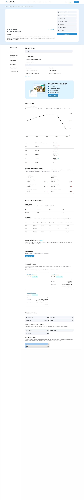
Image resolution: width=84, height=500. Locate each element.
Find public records (53, 95)
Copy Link (52, 29)
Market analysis (13, 52)
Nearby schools (13, 60)
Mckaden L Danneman (31, 293)
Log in (70, 2)
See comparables (29, 256)
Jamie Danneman (54, 274)
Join (76, 2)
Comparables (12, 64)
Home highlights (13, 47)
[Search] (66, 2)
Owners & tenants (13, 67)
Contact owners (67, 34)
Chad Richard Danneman (32, 274)
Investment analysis (14, 71)
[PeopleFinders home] (10, 2)
